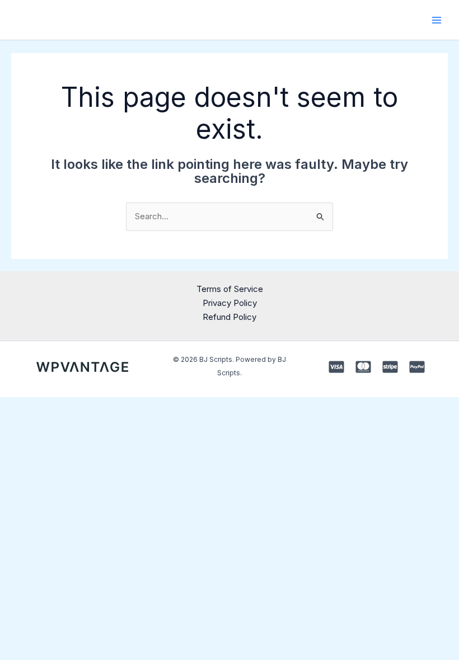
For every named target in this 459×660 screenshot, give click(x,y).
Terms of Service (229, 289)
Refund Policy (229, 317)
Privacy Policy (230, 303)
